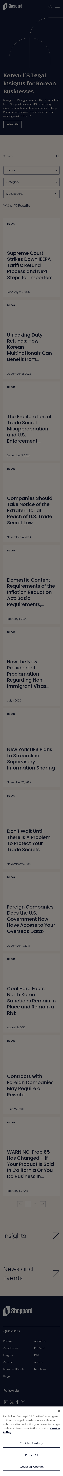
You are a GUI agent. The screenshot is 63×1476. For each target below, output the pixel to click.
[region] (31, 1441)
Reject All (31, 1455)
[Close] (59, 1411)
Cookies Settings (31, 1443)
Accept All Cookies (32, 1466)
